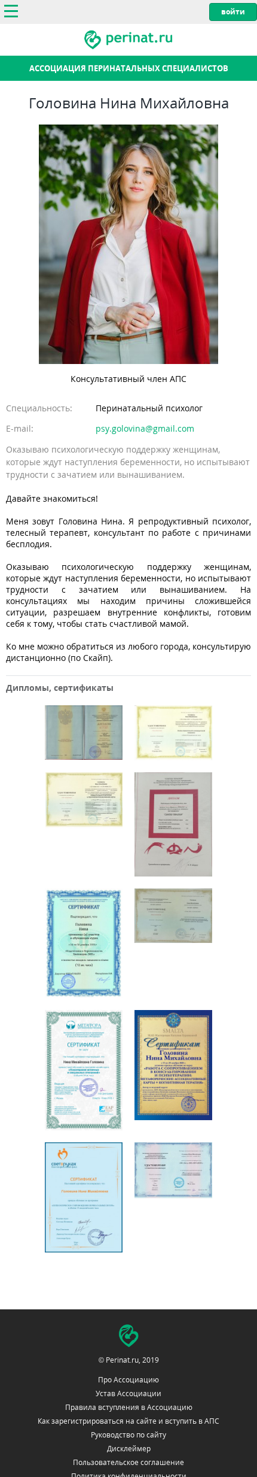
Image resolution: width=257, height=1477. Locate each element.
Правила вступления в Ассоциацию (128, 1407)
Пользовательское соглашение (128, 1462)
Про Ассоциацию (128, 1380)
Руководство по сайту (128, 1435)
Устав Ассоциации (128, 1393)
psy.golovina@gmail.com (145, 428)
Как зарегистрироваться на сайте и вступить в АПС (128, 1421)
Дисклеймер (129, 1448)
